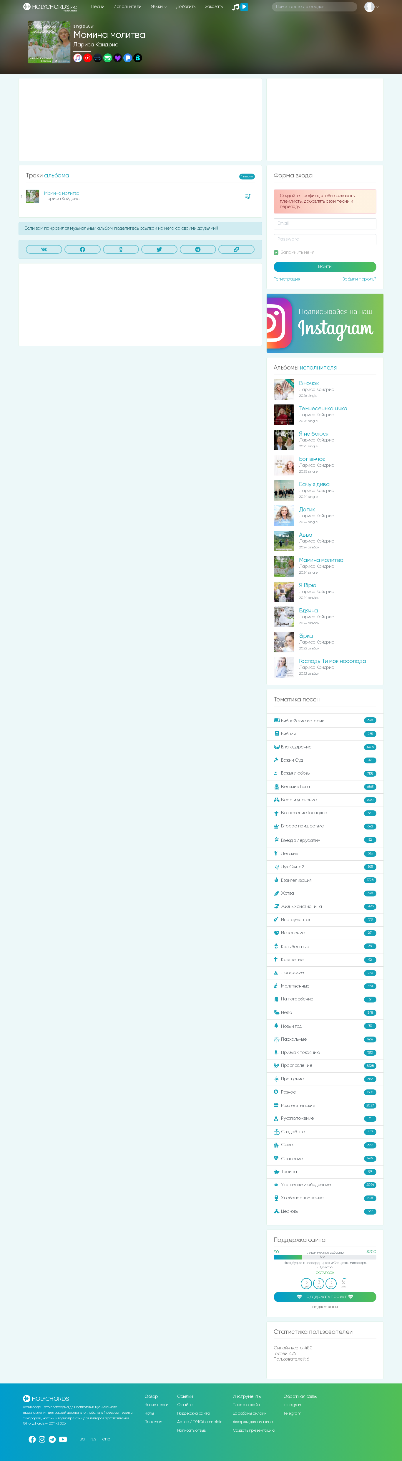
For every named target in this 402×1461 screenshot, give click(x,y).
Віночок (309, 383)
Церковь (327, 1211)
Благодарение (327, 747)
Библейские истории (327, 720)
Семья (327, 1145)
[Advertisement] (140, 119)
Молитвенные (327, 986)
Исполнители (128, 6)
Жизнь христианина (327, 906)
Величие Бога (327, 787)
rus (93, 1439)
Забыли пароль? (359, 279)
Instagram (293, 1405)
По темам (153, 1422)
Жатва (327, 893)
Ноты (149, 1413)
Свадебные (327, 1132)
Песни (97, 6)
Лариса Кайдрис (95, 45)
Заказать (214, 6)
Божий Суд (326, 760)
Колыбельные (326, 946)
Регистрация (287, 279)
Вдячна (308, 611)
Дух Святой (327, 866)
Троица (326, 1172)
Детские (327, 853)
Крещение (326, 960)
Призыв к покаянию (327, 1052)
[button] (64, 57)
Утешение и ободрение (327, 1185)
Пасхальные (327, 1039)
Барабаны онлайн (250, 1413)
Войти (325, 266)
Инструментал (326, 919)
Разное (327, 1092)
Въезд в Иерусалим (326, 840)
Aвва (305, 535)
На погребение (326, 999)
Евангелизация (327, 880)
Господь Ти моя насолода (332, 661)
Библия (327, 734)
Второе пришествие (327, 826)
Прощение (327, 1079)
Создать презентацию (254, 1430)
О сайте (185, 1405)
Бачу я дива (314, 484)
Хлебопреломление (327, 1198)
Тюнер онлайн (246, 1405)
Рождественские (327, 1106)
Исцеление (327, 933)
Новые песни (156, 1405)
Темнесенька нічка (323, 409)
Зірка (306, 636)
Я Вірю (307, 585)
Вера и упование (327, 800)
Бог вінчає (312, 459)
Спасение (327, 1158)
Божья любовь (327, 773)
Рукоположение (326, 1118)
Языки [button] (157, 6)
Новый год (326, 1026)
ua (82, 1439)
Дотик (307, 510)
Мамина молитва (61, 193)
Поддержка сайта (193, 1413)
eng (106, 1439)
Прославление (327, 1065)
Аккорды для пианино (253, 1422)
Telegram (292, 1413)
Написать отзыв (191, 1430)
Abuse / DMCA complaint (200, 1422)
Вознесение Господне (326, 813)
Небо (327, 1012)
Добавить (185, 6)
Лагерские (327, 972)
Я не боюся (313, 434)
